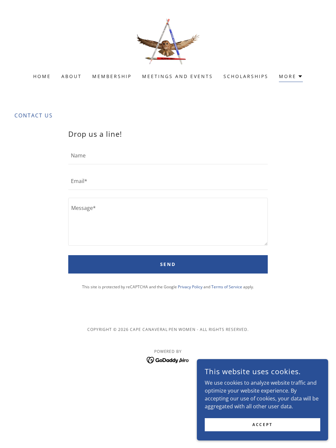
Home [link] (42, 76)
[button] (291, 77)
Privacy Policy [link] (190, 287)
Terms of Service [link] (226, 287)
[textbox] (168, 155)
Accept (262, 424)
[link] (168, 41)
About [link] (71, 76)
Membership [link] (112, 76)
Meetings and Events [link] (177, 76)
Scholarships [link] (245, 76)
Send (168, 264)
